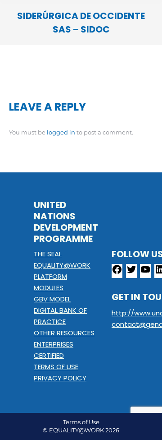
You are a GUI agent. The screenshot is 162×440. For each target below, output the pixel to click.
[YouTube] (145, 272)
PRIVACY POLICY (60, 378)
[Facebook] (117, 272)
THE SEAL (48, 254)
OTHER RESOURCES (64, 333)
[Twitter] (131, 272)
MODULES (48, 287)
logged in (61, 132)
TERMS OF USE (56, 366)
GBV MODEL (52, 299)
